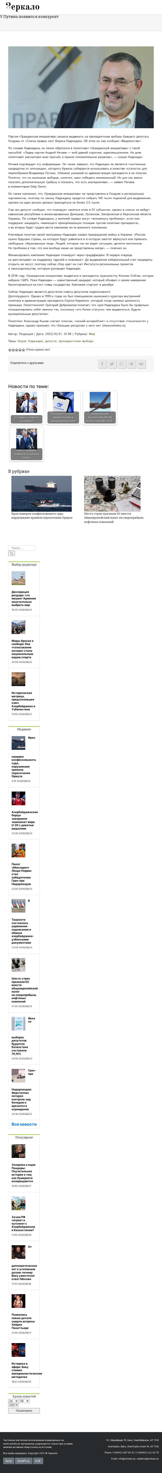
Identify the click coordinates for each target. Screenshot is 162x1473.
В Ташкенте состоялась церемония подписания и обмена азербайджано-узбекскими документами (23, 921)
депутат (51, 341)
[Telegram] (131, 363)
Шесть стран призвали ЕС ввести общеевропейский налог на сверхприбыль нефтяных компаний (114, 518)
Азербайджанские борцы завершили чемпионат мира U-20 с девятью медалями (25, 820)
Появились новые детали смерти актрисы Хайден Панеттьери (23, 1321)
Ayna (8, 1460)
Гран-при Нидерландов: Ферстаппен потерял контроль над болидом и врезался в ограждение (24, 1090)
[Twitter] (112, 363)
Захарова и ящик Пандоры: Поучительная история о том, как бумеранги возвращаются (24, 1173)
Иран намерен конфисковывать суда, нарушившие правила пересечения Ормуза (41, 516)
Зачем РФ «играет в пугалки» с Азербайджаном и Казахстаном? (23, 1223)
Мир (92, 334)
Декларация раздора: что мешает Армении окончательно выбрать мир (24, 598)
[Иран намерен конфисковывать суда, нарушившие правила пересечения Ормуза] (41, 493)
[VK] (141, 363)
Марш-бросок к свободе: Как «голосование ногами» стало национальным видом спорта (23, 649)
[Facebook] (102, 363)
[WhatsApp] (121, 363)
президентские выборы (76, 341)
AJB (37, 1460)
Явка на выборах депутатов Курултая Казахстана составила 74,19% (23, 1036)
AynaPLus (23, 1460)
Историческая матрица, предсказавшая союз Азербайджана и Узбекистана (23, 701)
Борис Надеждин (30, 341)
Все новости (24, 1124)
